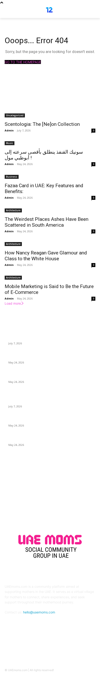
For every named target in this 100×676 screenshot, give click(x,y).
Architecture (13, 210)
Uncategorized (14, 115)
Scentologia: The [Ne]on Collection (42, 124)
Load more (13, 303)
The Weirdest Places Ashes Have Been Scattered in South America (46, 222)
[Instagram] (55, 646)
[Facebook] (44, 646)
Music (9, 143)
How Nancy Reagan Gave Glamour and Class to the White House (46, 255)
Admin (9, 130)
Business (11, 176)
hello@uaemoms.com (39, 612)
